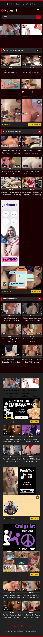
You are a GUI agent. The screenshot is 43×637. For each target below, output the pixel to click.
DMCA (29, 626)
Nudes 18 (10, 10)
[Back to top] (36, 630)
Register (32, 4)
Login (25, 4)
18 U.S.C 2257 (17, 626)
